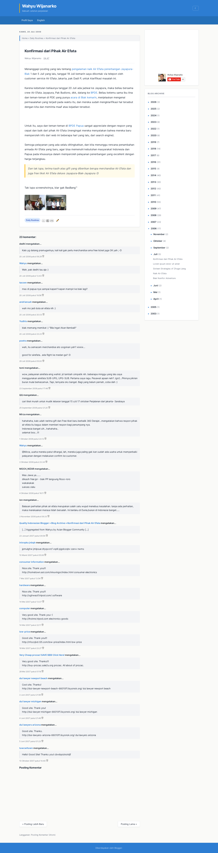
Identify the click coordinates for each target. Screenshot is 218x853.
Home (24, 38)
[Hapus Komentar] (43, 256)
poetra (22, 340)
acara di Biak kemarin (84, 97)
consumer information (31, 561)
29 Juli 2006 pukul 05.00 (30, 361)
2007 (153, 222)
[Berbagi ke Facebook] (47, 220)
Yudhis (23, 321)
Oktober (157, 241)
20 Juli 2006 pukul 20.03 (30, 314)
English (41, 20)
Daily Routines (36, 38)
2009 (153, 208)
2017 (153, 155)
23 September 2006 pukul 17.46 (33, 388)
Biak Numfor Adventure (164, 278)
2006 (154, 228)
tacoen (23, 282)
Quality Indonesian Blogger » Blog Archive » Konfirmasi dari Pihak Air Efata (59, 523)
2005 (153, 307)
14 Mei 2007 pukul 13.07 (30, 602)
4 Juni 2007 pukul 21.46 (30, 718)
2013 (153, 182)
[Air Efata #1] (35, 209)
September (159, 247)
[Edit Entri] (57, 220)
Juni (155, 285)
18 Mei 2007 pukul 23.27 (30, 648)
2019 (153, 142)
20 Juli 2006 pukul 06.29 (30, 256)
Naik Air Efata (159, 273)
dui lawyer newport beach (33, 678)
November (159, 234)
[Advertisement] (172, 52)
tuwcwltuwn (26, 748)
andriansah (25, 302)
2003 (153, 313)
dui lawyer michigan (30, 701)
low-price (24, 631)
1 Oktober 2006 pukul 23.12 (31, 439)
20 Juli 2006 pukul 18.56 (30, 295)
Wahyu (23, 263)
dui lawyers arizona (30, 724)
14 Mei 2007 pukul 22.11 (30, 625)
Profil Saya (27, 20)
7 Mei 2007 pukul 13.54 (30, 578)
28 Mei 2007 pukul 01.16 (30, 671)
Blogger (118, 848)
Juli (156, 254)
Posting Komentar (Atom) (43, 835)
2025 (153, 108)
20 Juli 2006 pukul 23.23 (30, 334)
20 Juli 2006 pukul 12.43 (30, 276)
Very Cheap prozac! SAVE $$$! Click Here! (41, 655)
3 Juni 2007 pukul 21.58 (30, 695)
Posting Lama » (129, 824)
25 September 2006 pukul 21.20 (33, 408)
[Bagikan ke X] (43, 220)
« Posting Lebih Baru (33, 824)
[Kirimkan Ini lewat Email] (52, 220)
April (156, 298)
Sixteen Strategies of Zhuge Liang (169, 268)
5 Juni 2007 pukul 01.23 (30, 741)
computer (24, 608)
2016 (153, 162)
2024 (153, 115)
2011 (153, 195)
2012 (153, 188)
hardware (24, 585)
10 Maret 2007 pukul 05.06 (31, 555)
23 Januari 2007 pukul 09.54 (32, 536)
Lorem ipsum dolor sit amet (166, 264)
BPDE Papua (76, 125)
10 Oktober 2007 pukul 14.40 (32, 761)
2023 (153, 122)
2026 (153, 102)
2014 (153, 175)
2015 (153, 168)
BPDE (94, 92)
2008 (153, 215)
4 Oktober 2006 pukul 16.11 (31, 493)
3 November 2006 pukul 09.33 (33, 516)
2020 (153, 135)
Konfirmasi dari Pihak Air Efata (50, 51)
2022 (153, 128)
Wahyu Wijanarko (39, 6)
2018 (153, 148)
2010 (153, 202)
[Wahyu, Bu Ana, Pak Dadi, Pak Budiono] (56, 209)
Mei (155, 292)
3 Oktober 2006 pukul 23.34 (32, 462)
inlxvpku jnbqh (27, 542)
